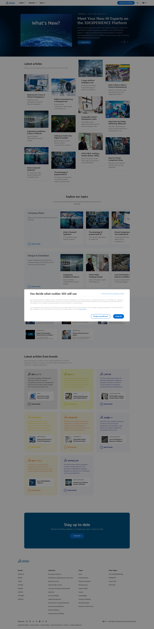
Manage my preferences (100, 316)
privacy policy (82, 309)
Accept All (118, 316)
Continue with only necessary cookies (112, 293)
